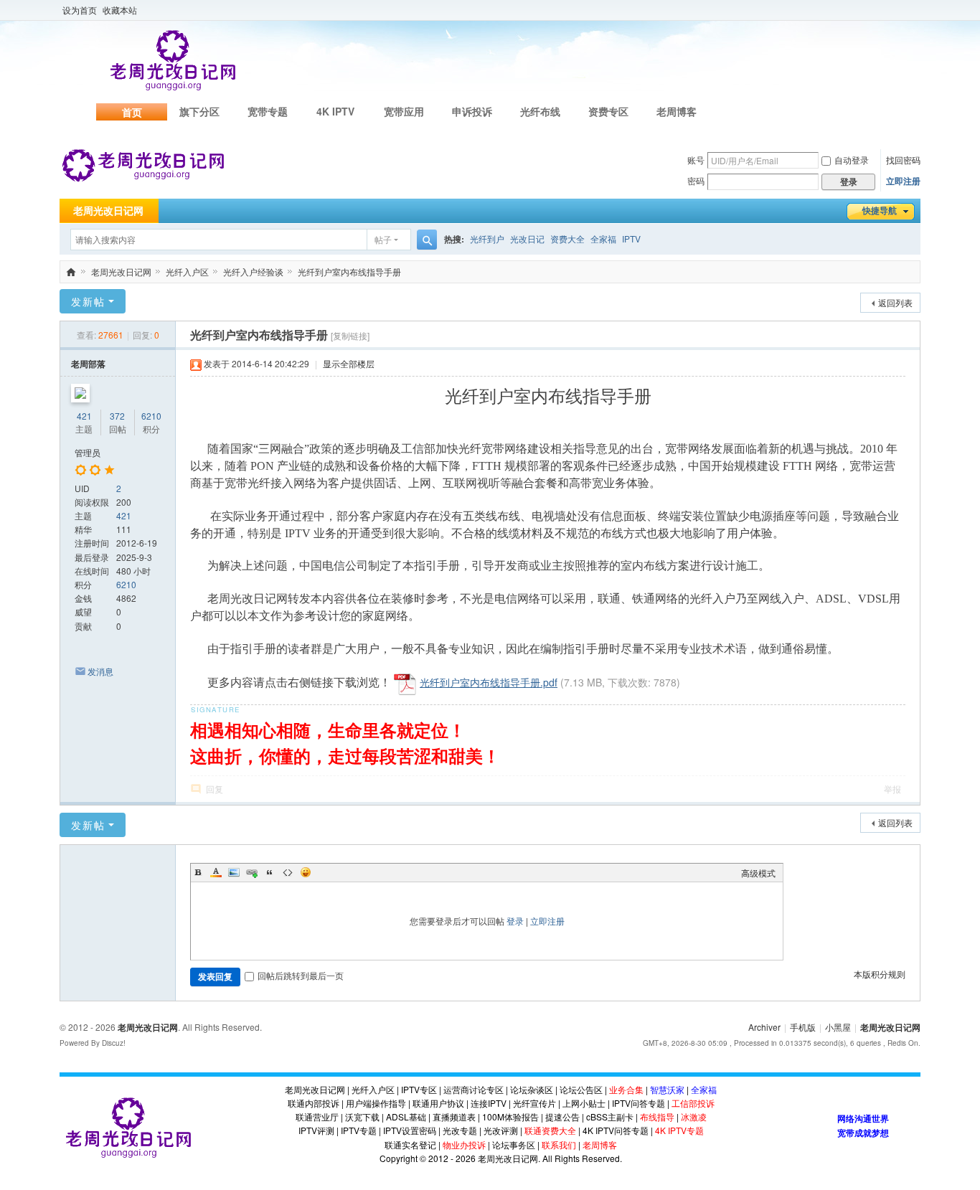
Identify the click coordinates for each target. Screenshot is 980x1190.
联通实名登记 (410, 1144)
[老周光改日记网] (143, 164)
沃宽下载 (362, 1116)
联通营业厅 (317, 1116)
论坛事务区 (513, 1144)
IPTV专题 (359, 1130)
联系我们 (559, 1144)
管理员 (87, 452)
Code (288, 872)
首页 (132, 112)
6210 (151, 416)
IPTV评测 (316, 1130)
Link (252, 872)
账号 (696, 160)
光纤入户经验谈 (253, 271)
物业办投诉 (464, 1144)
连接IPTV (489, 1103)
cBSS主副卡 (609, 1116)
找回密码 (903, 160)
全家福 (603, 238)
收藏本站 (120, 10)
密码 (696, 180)
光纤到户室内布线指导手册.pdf (488, 682)
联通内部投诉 (313, 1103)
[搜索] (427, 240)
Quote (270, 872)
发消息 (100, 671)
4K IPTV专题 (679, 1130)
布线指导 (657, 1116)
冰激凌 (694, 1116)
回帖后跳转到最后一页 (301, 975)
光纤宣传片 (534, 1103)
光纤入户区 (187, 271)
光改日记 (527, 238)
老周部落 (88, 363)
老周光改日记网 (108, 211)
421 (84, 416)
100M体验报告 (510, 1116)
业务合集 (626, 1089)
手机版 (803, 1027)
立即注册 (903, 180)
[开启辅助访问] (916, 10)
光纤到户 (487, 238)
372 (117, 416)
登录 (515, 921)
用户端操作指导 (376, 1103)
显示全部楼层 (348, 363)
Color (216, 872)
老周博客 (676, 111)
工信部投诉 (693, 1103)
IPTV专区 (419, 1089)
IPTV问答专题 (638, 1103)
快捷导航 (879, 211)
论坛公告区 (581, 1089)
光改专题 (460, 1130)
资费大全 (567, 238)
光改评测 (501, 1130)
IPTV (631, 238)
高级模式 (758, 872)
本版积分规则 (879, 974)
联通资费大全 (550, 1130)
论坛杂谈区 (531, 1089)
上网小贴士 (584, 1103)
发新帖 (88, 301)
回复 (214, 789)
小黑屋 (838, 1027)
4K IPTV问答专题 (616, 1130)
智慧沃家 (667, 1089)
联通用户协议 (438, 1103)
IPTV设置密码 (409, 1130)
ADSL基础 (406, 1116)
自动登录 (851, 160)
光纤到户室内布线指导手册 (349, 271)
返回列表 (895, 302)
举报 (892, 789)
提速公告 (562, 1116)
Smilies (305, 872)
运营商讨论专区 (473, 1089)
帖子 (383, 239)
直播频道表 (454, 1116)
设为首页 (79, 10)
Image (234, 872)
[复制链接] (350, 335)
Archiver (764, 1027)
